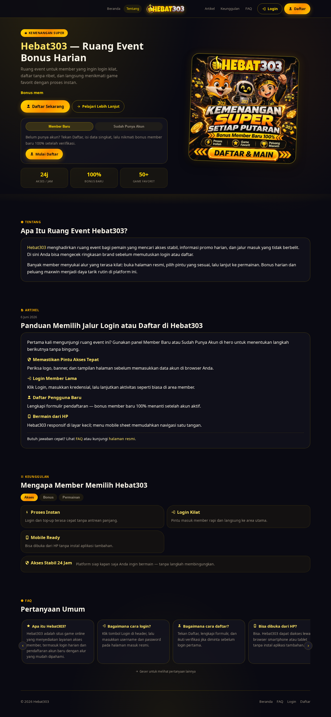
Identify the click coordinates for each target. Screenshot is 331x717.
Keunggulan (230, 8)
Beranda (113, 8)
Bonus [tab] (48, 497)
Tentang (132, 8)
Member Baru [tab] (59, 126)
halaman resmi (122, 438)
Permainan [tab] (71, 497)
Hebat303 (44, 45)
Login (291, 701)
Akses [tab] (29, 497)
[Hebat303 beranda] (165, 8)
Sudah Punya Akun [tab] (129, 126)
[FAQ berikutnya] (308, 646)
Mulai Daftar (46, 154)
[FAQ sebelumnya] (23, 646)
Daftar (305, 701)
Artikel (210, 8)
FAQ (248, 8)
